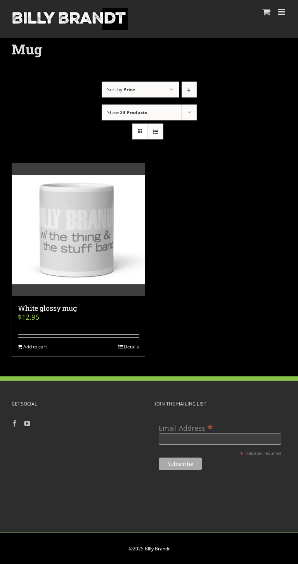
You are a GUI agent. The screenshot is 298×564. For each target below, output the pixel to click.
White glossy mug (47, 308)
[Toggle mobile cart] (266, 12)
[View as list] (155, 131)
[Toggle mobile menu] (282, 12)
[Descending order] (189, 89)
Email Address (186, 427)
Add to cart (35, 346)
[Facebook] (15, 423)
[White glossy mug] (78, 229)
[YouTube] (27, 423)
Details (131, 346)
